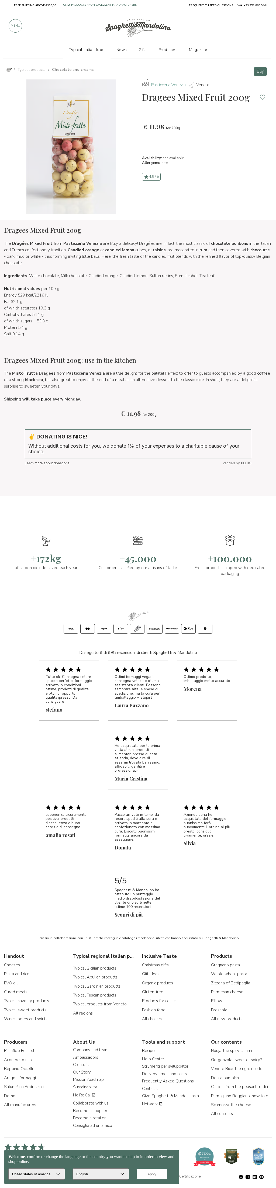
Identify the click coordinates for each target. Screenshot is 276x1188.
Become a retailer (89, 1118)
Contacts (150, 1088)
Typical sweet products (25, 1010)
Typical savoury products (26, 1001)
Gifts (143, 49)
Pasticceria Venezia (168, 85)
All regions (83, 1013)
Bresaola (219, 1010)
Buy (260, 71)
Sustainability (85, 1087)
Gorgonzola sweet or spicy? (236, 1059)
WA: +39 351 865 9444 (252, 5)
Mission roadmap (88, 1079)
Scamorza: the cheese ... (233, 1104)
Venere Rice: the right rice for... (238, 1068)
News (121, 49)
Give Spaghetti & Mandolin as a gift (172, 1096)
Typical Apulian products (95, 977)
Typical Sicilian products (94, 968)
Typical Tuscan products (94, 995)
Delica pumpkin (225, 1078)
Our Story (82, 1072)
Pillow (216, 1001)
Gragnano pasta (225, 965)
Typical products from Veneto (100, 1004)
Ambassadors (85, 1057)
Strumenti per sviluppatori (165, 1066)
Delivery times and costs (164, 1073)
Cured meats (15, 992)
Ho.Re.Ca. (82, 1095)
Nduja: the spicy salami (231, 1050)
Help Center (153, 1059)
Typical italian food (87, 49)
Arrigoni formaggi (20, 1078)
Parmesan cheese (227, 992)
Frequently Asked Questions (168, 1081)
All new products (226, 1019)
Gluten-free (152, 992)
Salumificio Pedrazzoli (24, 1086)
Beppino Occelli (18, 1068)
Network (150, 1104)
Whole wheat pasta (229, 974)
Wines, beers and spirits (25, 1019)
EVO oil (11, 983)
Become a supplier (90, 1110)
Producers (168, 49)
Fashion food (153, 1010)
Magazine (198, 49)
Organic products (157, 983)
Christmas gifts (155, 965)
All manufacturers (20, 1104)
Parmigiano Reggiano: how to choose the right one (241, 1096)
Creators (81, 1064)
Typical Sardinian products (96, 986)
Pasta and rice (16, 974)
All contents (222, 1113)
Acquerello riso (18, 1059)
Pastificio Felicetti (19, 1050)
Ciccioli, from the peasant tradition (241, 1086)
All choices (152, 1019)
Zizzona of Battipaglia (230, 983)
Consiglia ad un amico (92, 1125)
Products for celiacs (159, 1001)
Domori (11, 1096)
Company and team (91, 1050)
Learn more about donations (47, 463)
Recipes (149, 1050)
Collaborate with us (90, 1103)
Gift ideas (150, 974)
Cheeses (12, 965)
